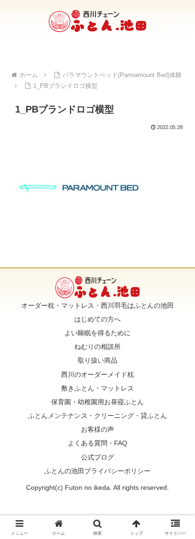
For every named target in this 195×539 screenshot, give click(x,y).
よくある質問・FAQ (97, 443)
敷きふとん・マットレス (97, 388)
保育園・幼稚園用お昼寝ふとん (97, 402)
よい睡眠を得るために (97, 333)
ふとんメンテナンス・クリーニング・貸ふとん (97, 415)
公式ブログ (97, 457)
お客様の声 (97, 429)
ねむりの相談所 (97, 346)
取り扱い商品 (97, 360)
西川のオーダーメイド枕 (97, 374)
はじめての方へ (97, 319)
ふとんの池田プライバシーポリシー (97, 471)
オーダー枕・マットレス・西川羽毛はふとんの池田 (97, 305)
